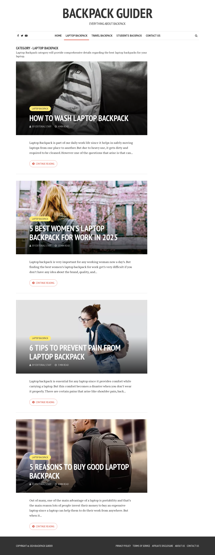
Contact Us (153, 35)
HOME (58, 35)
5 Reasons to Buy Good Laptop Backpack (79, 471)
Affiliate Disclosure (162, 545)
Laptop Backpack (76, 35)
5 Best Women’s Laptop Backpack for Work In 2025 (73, 232)
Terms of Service (141, 545)
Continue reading (45, 163)
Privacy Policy (123, 545)
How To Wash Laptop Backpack (79, 118)
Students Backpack (129, 35)
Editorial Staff (43, 126)
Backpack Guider (107, 13)
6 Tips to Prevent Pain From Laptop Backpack (75, 352)
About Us (180, 545)
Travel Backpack (101, 35)
